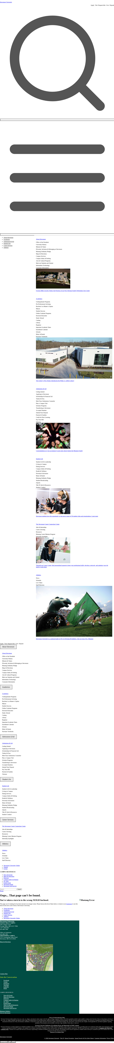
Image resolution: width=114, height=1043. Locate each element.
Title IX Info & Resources (11, 1005)
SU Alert (6, 881)
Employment (7, 883)
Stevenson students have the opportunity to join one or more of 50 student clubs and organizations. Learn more (67, 516)
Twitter (6, 982)
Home (1, 891)
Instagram (6, 983)
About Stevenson (41, 239)
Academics (39, 299)
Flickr (5, 988)
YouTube (6, 985)
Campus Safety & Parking (11, 879)
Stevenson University (6, 2)
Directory (6, 878)
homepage (69, 904)
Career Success (8, 915)
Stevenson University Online (12, 865)
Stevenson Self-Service (10, 886)
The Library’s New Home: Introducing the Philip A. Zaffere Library (55, 381)
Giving (5, 869)
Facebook (6, 980)
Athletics (38, 575)
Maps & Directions (9, 876)
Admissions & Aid (41, 389)
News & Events (8, 875)
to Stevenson (5, 1013)
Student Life (39, 459)
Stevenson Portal (8, 884)
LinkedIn (6, 987)
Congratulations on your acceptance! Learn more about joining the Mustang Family (59, 451)
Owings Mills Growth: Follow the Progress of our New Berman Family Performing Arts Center (63, 290)
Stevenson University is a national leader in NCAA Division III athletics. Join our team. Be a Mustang (64, 639)
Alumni (6, 867)
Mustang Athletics (5, 1011)
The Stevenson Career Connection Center (47, 524)
